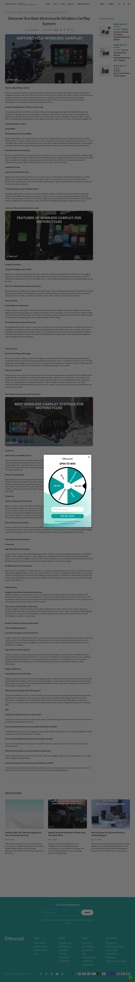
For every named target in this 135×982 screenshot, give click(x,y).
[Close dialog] (89, 457)
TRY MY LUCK (67, 516)
